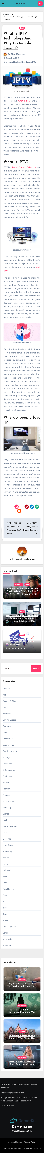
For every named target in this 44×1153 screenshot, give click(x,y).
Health (6, 820)
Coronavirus (8, 745)
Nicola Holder (15, 594)
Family (6, 782)
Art (4, 695)
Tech (22, 28)
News (5, 876)
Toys (5, 914)
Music (5, 864)
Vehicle (6, 933)
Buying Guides (9, 720)
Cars (5, 732)
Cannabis (7, 726)
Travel (5, 920)
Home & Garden (10, 826)
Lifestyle (7, 839)
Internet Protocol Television (23, 167)
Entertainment (9, 770)
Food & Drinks (9, 801)
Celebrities (8, 739)
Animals (6, 688)
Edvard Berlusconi (18, 54)
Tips (5, 908)
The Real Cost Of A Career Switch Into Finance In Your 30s (22, 1012)
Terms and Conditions (12, 1148)
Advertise (28, 1148)
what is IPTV (24, 101)
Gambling (7, 807)
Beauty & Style (10, 701)
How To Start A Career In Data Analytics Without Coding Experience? (22, 1064)
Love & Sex (8, 845)
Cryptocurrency (10, 751)
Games (6, 814)
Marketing (7, 851)
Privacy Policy (29, 1142)
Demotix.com (22, 1127)
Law (5, 833)
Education (7, 764)
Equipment (8, 776)
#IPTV (33, 62)
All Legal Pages (15, 1142)
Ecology (6, 757)
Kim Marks (14, 621)
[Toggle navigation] (3, 3)
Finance (6, 795)
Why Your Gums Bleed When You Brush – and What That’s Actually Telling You (22, 986)
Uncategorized (9, 926)
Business (18, 584)
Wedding (7, 945)
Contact (37, 1148)
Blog (5, 707)
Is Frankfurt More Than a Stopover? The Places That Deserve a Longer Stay (22, 1038)
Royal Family (8, 889)
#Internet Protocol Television (18, 62)
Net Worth (7, 870)
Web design (8, 939)
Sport (5, 895)
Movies (6, 858)
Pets (5, 883)
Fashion (6, 789)
